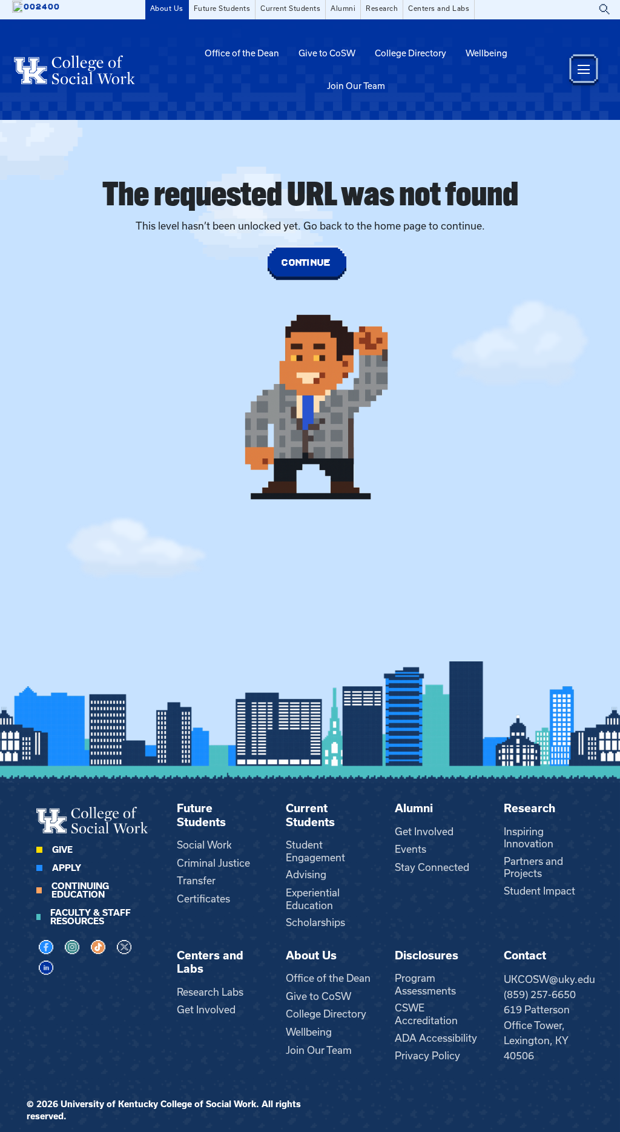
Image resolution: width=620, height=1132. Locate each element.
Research (382, 8)
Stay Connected (432, 867)
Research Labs (210, 992)
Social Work (204, 844)
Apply (66, 868)
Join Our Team (356, 86)
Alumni (343, 8)
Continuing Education (80, 890)
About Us (166, 8)
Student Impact (539, 890)
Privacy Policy (427, 1055)
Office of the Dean (242, 53)
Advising (306, 874)
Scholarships (315, 922)
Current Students (290, 8)
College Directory (410, 53)
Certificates (203, 898)
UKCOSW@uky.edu (549, 979)
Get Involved (424, 831)
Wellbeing (486, 53)
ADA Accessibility (436, 1038)
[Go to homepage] (74, 69)
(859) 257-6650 (540, 994)
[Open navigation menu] (584, 69)
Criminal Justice (213, 863)
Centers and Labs (438, 8)
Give (62, 850)
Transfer (196, 880)
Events (410, 849)
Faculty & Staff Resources (90, 917)
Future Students (222, 8)
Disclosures (426, 955)
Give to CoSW (326, 53)
